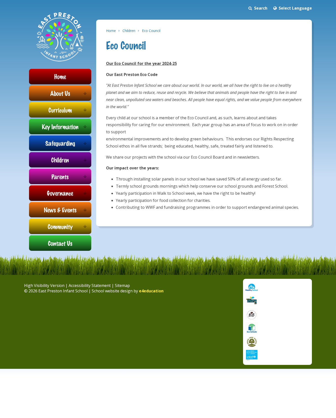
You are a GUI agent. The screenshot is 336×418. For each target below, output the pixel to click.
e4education (151, 291)
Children (128, 30)
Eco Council (151, 30)
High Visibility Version (44, 285)
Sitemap (122, 285)
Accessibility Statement (90, 285)
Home (111, 30)
